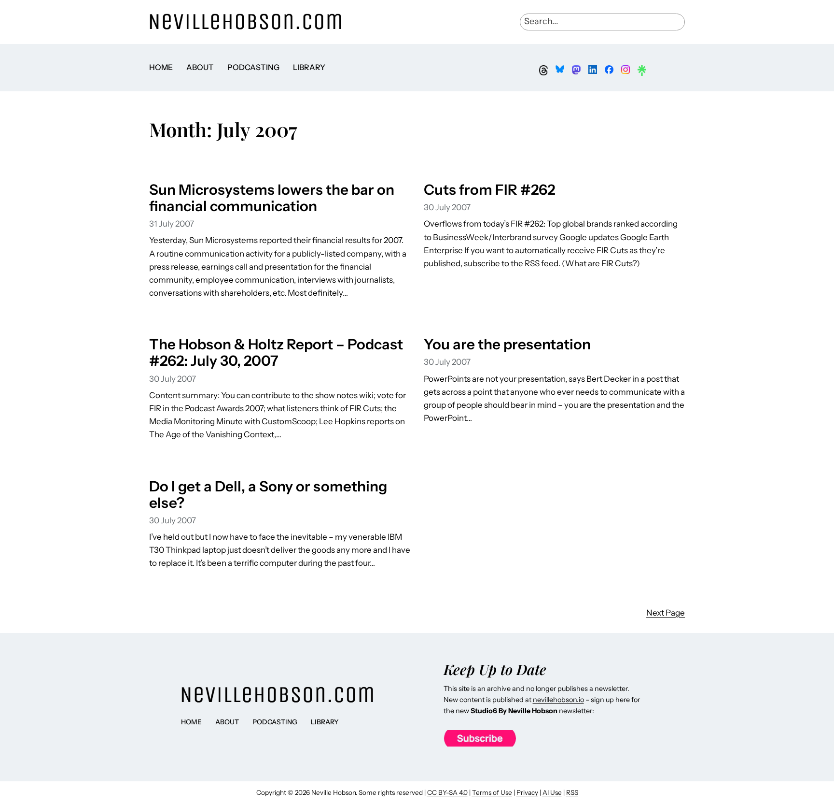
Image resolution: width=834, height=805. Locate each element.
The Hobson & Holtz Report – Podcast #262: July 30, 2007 (276, 352)
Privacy (527, 792)
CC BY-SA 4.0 (447, 792)
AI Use (552, 792)
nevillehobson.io (558, 699)
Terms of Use (492, 792)
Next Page (665, 613)
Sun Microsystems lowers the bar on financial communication (271, 197)
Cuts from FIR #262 (489, 189)
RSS (572, 792)
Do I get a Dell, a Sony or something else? (268, 494)
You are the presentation (507, 344)
